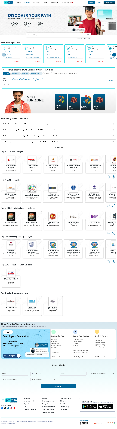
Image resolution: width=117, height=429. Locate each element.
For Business (109, 2)
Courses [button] (27, 2)
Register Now (58, 386)
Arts (72, 47)
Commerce (96, 47)
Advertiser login (29, 401)
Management (33, 47)
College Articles (47, 404)
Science (53, 47)
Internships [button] (36, 2)
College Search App (48, 412)
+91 (33, 374)
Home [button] (19, 2)
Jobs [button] (45, 2)
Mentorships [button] (54, 2)
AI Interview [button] (65, 2)
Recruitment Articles (48, 407)
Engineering (12, 47)
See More (16, 61)
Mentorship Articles (48, 409)
